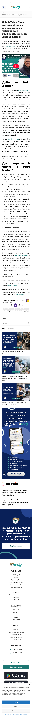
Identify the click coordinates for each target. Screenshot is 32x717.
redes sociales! (20, 295)
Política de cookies (8, 714)
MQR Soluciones (23, 90)
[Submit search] (28, 323)
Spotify (9, 286)
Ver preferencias (16, 710)
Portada (3, 14)
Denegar (16, 706)
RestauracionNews (21, 255)
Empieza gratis (16, 667)
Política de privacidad (17, 714)
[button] (29, 684)
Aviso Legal (25, 714)
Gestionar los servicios (15, 698)
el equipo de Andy (13, 139)
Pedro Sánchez (10, 46)
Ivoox (15, 286)
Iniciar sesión (16, 662)
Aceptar (16, 702)
